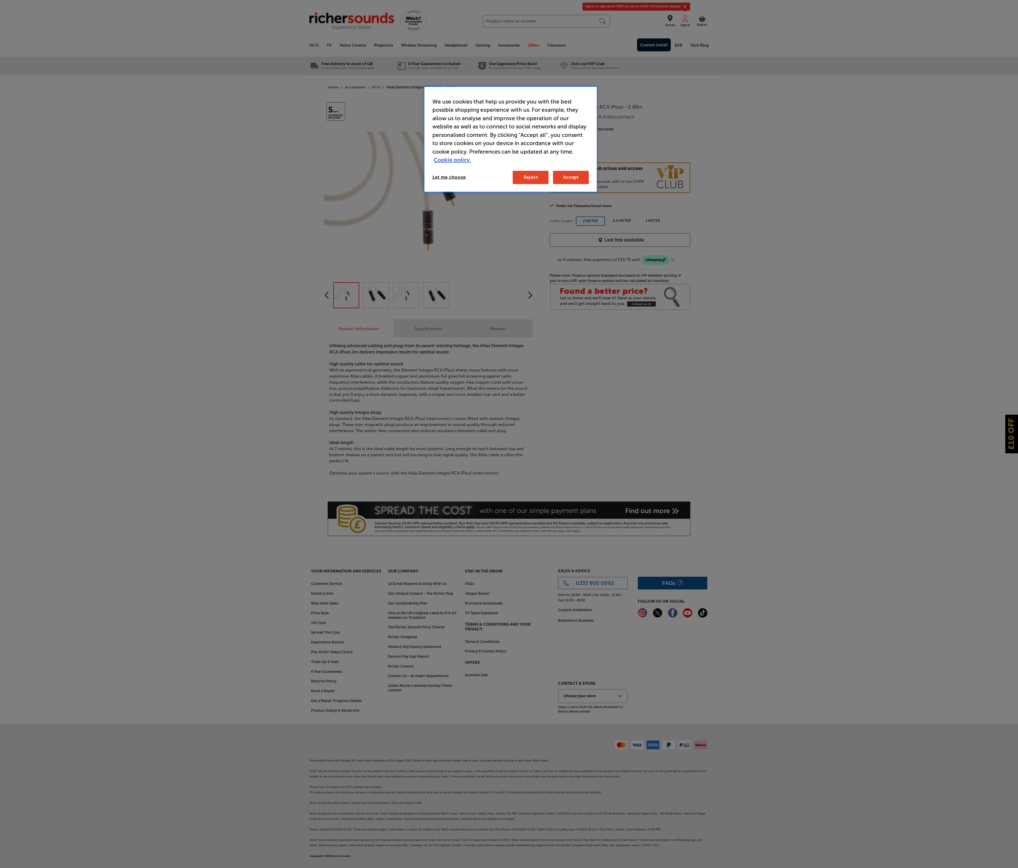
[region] (510, 139)
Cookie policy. (452, 159)
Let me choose (449, 177)
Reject (531, 177)
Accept (571, 177)
